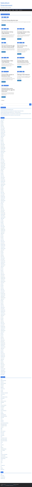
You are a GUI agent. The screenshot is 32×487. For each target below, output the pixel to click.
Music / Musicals (3, 431)
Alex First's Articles (3, 383)
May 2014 (2, 319)
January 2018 (2, 259)
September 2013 (3, 330)
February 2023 (3, 177)
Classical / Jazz (3, 388)
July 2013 (2, 333)
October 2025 (2, 133)
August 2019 (2, 233)
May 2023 (2, 173)
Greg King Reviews (3, 414)
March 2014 (2, 322)
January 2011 (2, 366)
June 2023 (2, 171)
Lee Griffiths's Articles (4, 425)
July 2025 (2, 137)
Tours (1, 461)
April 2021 (2, 207)
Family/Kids (2, 402)
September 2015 (3, 297)
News (13, 10)
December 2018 (3, 244)
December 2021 (3, 196)
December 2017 (3, 260)
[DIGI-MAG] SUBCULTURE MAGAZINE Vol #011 (7, 109)
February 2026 (3, 128)
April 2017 (2, 271)
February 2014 (3, 323)
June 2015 (2, 301)
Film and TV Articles (22, 57)
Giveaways (2, 413)
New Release (2, 435)
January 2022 (2, 195)
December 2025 (3, 130)
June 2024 (2, 155)
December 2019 (3, 229)
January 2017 (2, 275)
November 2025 (3, 132)
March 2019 (2, 240)
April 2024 (2, 158)
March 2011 (2, 363)
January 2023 (2, 178)
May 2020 (2, 222)
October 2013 (2, 329)
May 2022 (2, 189)
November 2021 (3, 197)
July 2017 (2, 267)
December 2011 (3, 355)
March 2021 (2, 208)
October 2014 (2, 312)
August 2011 (2, 359)
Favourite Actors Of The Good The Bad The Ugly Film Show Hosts (8, 90)
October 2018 (2, 247)
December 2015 (3, 293)
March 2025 (2, 143)
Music (10, 10)
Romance (2, 447)
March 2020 (2, 225)
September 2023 (3, 167)
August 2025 (2, 136)
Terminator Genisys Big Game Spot (10, 20)
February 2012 (3, 353)
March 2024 (2, 159)
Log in (1, 474)
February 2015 (3, 307)
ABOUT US (20, 10)
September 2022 (3, 184)
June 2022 (2, 188)
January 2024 (2, 162)
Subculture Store (3, 455)
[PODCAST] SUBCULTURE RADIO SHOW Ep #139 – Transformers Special (10, 112)
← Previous (2, 100)
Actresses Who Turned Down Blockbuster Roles (23, 61)
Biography (2, 387)
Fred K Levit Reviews (3, 410)
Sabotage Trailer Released (23, 74)
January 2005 (2, 374)
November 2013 (3, 327)
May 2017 (2, 270)
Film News (21, 42)
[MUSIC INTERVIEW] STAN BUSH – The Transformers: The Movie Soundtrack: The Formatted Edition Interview (16, 113)
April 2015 (2, 304)
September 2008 (3, 371)
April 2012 (2, 352)
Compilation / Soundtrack (4, 392)
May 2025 (2, 140)
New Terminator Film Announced (22, 46)
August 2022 (2, 185)
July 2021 (2, 203)
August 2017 (2, 266)
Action (1, 379)
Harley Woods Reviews (4, 416)
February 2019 (3, 241)
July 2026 (2, 121)
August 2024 (2, 152)
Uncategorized (3, 465)
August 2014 (2, 315)
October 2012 (2, 345)
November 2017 (3, 262)
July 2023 (2, 170)
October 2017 (2, 263)
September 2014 (3, 314)
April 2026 (2, 125)
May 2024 (2, 156)
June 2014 (2, 318)
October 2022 (2, 182)
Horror (1, 418)
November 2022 (3, 181)
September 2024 (3, 151)
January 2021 (2, 211)
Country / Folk (2, 394)
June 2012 (2, 349)
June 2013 (2, 334)
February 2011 (3, 364)
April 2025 (2, 141)
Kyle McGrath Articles (4, 424)
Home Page (2, 417)
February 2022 (3, 193)
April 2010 (2, 367)
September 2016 (3, 281)
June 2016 (2, 285)
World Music (2, 469)
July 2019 (2, 234)
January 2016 (2, 292)
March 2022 (2, 192)
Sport (1, 451)
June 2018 (2, 252)
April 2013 (2, 337)
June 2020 (2, 221)
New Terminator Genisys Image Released (7, 32)
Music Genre (2, 432)
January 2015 (2, 308)
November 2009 (3, 368)
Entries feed (2, 475)
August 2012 (2, 348)
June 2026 (2, 122)
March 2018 (2, 256)
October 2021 (2, 199)
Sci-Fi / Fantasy (3, 450)
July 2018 (2, 251)
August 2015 (2, 299)
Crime (1, 395)
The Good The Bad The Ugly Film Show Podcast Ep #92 (8, 46)
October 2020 (2, 215)
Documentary (2, 398)
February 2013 (3, 340)
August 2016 (2, 282)
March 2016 (2, 289)
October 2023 (2, 166)
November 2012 (3, 344)
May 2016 (2, 286)
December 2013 (3, 326)
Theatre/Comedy (3, 458)
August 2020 (2, 218)
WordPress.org (3, 478)
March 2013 (2, 338)
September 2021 (3, 200)
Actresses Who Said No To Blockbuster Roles (8, 75)
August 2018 (2, 249)
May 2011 (2, 360)
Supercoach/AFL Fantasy (4, 457)
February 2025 (3, 144)
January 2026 (2, 129)
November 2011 (3, 356)
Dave (7, 18)
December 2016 (3, 277)
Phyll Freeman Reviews (4, 440)
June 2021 (2, 204)
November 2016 (3, 278)
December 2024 (3, 147)
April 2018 (2, 255)
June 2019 (2, 236)
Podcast (16, 10)
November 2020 (3, 214)
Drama (2, 399)
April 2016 (2, 288)
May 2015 (2, 303)
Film (7, 10)
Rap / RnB (2, 444)
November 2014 (3, 311)
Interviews (2, 420)
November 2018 (3, 245)
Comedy (2, 390)
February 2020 (3, 226)
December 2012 (3, 342)
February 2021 (3, 210)
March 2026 (2, 126)
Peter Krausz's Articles (4, 439)
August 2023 (2, 169)
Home (4, 10)
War (1, 466)
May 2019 (2, 237)
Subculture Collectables (4, 454)
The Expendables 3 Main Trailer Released (7, 61)
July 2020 (2, 219)
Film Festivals (2, 406)
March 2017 (2, 273)
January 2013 (2, 341)
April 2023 (2, 174)
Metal (1, 428)
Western (2, 468)
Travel (1, 462)
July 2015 (2, 300)
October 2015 (2, 296)
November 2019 (3, 230)
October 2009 (2, 370)
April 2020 (2, 223)
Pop (1, 443)
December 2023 (3, 163)
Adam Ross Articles (3, 380)
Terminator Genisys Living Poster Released (23, 32)
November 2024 (3, 148)
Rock (1, 446)
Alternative (2, 384)
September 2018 (3, 248)
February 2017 (3, 274)
